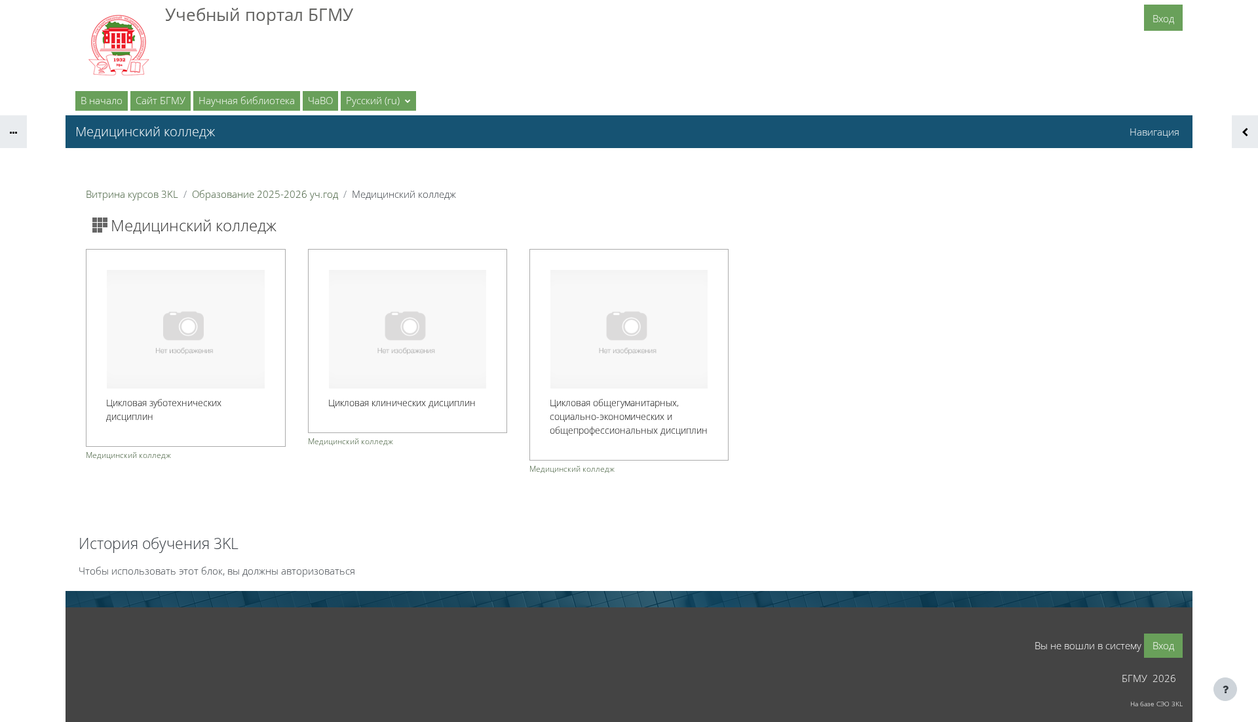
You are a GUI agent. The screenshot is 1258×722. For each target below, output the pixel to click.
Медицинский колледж (128, 455)
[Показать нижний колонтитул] (1225, 689)
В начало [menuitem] (102, 100)
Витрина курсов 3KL (132, 193)
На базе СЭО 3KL (1156, 703)
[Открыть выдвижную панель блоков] (1245, 131)
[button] (378, 101)
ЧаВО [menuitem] (320, 100)
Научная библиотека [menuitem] (247, 100)
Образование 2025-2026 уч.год (265, 193)
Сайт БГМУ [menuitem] (160, 100)
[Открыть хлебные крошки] (13, 131)
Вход (1163, 18)
